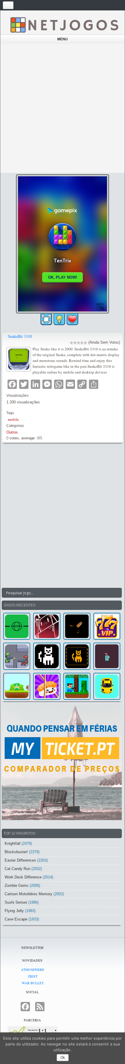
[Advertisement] (62, 108)
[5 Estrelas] (85, 343)
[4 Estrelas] (82, 343)
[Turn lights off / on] (59, 319)
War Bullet (33, 982)
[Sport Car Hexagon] (106, 686)
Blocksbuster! (16, 852)
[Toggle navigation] (8, 5)
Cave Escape (16, 919)
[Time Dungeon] (106, 656)
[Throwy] (16, 686)
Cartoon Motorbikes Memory (28, 894)
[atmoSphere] (16, 626)
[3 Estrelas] (78, 343)
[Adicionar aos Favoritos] (72, 318)
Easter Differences (20, 860)
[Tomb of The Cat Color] (46, 656)
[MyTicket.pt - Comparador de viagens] (62, 762)
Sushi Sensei (16, 902)
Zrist (33, 976)
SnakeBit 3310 (20, 336)
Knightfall (12, 843)
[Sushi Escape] (46, 686)
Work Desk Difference (23, 877)
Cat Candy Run (17, 869)
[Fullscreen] (46, 319)
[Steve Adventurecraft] (76, 686)
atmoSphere (32, 969)
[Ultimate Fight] (16, 656)
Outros (12, 432)
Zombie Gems (16, 885)
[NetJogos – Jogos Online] (64, 24)
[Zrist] (46, 626)
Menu (62, 39)
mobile (13, 419)
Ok (62, 1058)
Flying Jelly (14, 911)
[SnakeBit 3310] (19, 358)
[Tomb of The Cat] (76, 656)
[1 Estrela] (71, 343)
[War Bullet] (76, 626)
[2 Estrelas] (75, 343)
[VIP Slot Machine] (106, 626)
